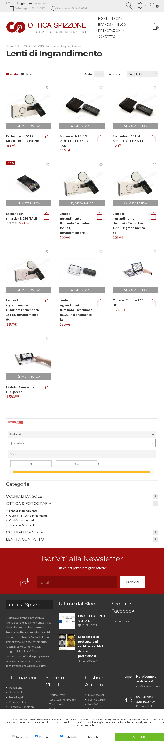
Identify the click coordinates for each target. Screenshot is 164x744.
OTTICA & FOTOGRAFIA (33, 46)
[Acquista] (46, 138)
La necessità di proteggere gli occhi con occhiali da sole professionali (90, 646)
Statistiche (71, 737)
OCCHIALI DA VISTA (24, 532)
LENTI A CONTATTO (25, 539)
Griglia (13, 73)
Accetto (140, 737)
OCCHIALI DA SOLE (24, 496)
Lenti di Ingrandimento (67, 46)
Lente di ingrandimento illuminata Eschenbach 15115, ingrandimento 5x (129, 223)
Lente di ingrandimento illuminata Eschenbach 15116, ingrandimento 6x (22, 309)
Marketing (94, 737)
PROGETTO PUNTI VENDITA (91, 618)
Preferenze (46, 737)
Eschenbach (83, 443)
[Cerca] (130, 6)
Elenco (28, 73)
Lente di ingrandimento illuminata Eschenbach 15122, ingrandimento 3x (75, 309)
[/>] (67, 621)
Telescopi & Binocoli (21, 525)
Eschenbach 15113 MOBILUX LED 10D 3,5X (73, 141)
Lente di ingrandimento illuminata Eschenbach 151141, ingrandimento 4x (75, 223)
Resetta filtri (15, 421)
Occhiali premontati (21, 520)
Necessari (22, 737)
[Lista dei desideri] (47, 87)
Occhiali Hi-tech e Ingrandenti (28, 515)
